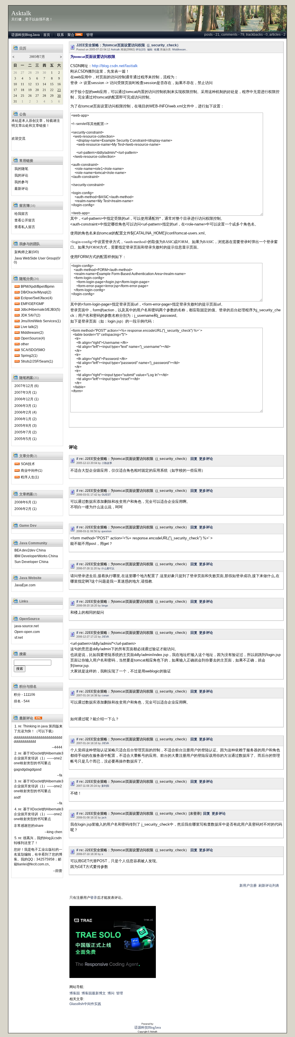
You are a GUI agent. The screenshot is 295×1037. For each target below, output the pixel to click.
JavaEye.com (24, 585)
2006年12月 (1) (26, 399)
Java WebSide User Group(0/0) (37, 260)
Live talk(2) (29, 327)
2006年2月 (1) (25, 509)
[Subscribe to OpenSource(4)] (17, 338)
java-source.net (26, 626)
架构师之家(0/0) (26, 252)
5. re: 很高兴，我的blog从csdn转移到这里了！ (38, 840)
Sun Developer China (31, 562)
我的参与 (21, 182)
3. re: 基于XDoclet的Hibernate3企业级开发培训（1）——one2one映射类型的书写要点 (38, 786)
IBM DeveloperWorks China (36, 556)
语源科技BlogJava (25, 35)
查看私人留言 (24, 227)
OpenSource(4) (33, 338)
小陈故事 (107, 463)
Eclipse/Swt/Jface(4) (36, 298)
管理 (89, 35)
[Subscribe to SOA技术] (17, 464)
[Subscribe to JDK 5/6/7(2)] (17, 315)
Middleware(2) (32, 333)
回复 (193, 459)
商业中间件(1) (31, 471)
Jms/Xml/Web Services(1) (41, 321)
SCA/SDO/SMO (33, 350)
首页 (46, 35)
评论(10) (140, 49)
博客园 (74, 993)
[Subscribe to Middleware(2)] (17, 332)
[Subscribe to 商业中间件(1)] (17, 470)
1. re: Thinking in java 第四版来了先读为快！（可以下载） (38, 728)
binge (105, 605)
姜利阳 (105, 785)
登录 (93, 898)
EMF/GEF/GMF (32, 304)
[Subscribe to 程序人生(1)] (17, 477)
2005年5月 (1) (25, 439)
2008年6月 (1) (25, 502)
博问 (110, 993)
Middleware (179, 49)
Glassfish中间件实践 (85, 1004)
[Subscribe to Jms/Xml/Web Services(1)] (17, 321)
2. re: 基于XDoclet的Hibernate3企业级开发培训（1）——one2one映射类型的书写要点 (38, 758)
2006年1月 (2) (25, 419)
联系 (60, 35)
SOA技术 (28, 464)
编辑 (149, 49)
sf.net (18, 638)
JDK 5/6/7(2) (30, 315)
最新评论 (21, 189)
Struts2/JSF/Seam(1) (37, 361)
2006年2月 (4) (25, 412)
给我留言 (21, 214)
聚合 (70, 35)
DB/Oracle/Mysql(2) (36, 292)
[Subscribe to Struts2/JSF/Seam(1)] (17, 361)
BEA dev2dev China (30, 550)
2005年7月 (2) (25, 432)
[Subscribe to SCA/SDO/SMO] (17, 349)
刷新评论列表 (268, 886)
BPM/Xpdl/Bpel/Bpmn (37, 287)
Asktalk (21, 13)
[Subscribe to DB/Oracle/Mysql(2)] (17, 292)
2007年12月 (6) (26, 386)
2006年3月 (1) (25, 406)
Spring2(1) (29, 356)
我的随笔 (21, 169)
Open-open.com (27, 632)
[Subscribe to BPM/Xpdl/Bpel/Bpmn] (17, 286)
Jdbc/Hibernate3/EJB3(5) (40, 310)
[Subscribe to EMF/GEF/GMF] (17, 303)
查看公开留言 (24, 220)
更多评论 (206, 459)
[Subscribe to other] (17, 344)
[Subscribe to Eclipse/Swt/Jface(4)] (17, 298)
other (25, 344)
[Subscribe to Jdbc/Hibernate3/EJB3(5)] (17, 309)
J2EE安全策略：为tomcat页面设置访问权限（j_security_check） (128, 45)
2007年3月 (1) (25, 392)
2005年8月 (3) (25, 426)
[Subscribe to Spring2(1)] (17, 355)
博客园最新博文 (94, 993)
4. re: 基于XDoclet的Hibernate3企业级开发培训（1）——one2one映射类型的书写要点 (38, 814)
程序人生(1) (30, 477)
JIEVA (105, 636)
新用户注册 (248, 886)
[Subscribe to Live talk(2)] (17, 326)
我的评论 (21, 175)
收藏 (156, 49)
